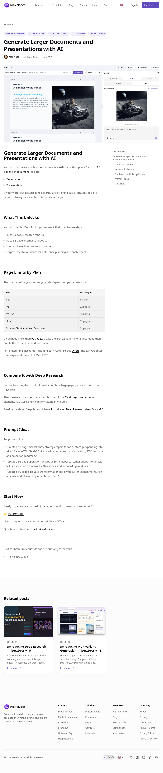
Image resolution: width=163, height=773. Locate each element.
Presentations (92, 711)
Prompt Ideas (121, 178)
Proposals (90, 717)
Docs (106, 5)
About (95, 5)
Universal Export (67, 733)
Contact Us (145, 722)
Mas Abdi (14, 56)
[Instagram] (143, 757)
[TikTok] (150, 757)
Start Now (119, 183)
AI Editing (63, 722)
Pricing (83, 5)
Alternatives (119, 733)
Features (39, 5)
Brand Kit (63, 727)
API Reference (120, 711)
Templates (57, 5)
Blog (115, 717)
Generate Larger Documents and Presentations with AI (130, 158)
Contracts (90, 727)
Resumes (90, 733)
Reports (89, 722)
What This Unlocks (124, 164)
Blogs (71, 5)
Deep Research (66, 738)
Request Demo (147, 727)
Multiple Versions (67, 717)
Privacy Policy (147, 733)
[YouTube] (156, 757)
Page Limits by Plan (124, 169)
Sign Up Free (150, 5)
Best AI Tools (119, 722)
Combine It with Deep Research (131, 174)
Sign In (134, 5)
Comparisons (120, 727)
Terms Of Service (149, 738)
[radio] (105, 757)
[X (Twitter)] (131, 757)
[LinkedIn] (137, 757)
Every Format (65, 711)
